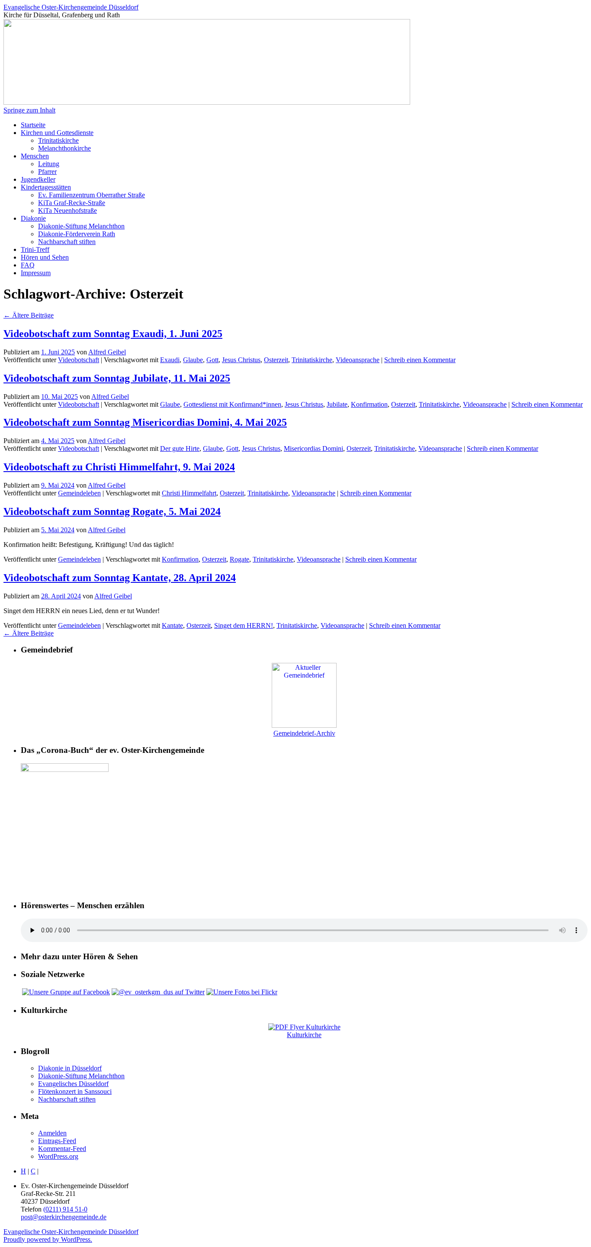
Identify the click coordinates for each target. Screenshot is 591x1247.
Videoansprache (357, 359)
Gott (212, 359)
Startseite (33, 125)
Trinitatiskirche (58, 140)
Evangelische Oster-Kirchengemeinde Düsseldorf (70, 7)
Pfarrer (47, 171)
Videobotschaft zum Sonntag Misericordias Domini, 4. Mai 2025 (145, 422)
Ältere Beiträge (28, 315)
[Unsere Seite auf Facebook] (66, 992)
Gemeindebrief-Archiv (304, 733)
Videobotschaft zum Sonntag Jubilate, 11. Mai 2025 (116, 378)
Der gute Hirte (179, 448)
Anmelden (52, 1133)
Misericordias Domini (313, 448)
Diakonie (33, 218)
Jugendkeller (38, 179)
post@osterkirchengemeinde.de (63, 1217)
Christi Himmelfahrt (189, 493)
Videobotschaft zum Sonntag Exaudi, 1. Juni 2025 (112, 333)
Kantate (172, 625)
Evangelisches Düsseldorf (73, 1083)
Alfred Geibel (107, 352)
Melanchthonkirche (64, 148)
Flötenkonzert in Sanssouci (75, 1091)
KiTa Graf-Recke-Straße (71, 202)
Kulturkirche (304, 1034)
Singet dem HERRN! (243, 625)
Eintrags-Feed (57, 1140)
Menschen (35, 156)
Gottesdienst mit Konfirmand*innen (232, 404)
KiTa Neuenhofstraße (67, 210)
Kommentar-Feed (62, 1148)
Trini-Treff (35, 249)
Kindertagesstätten (46, 187)
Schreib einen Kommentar (420, 359)
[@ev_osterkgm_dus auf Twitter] (158, 992)
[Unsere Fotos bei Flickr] (241, 992)
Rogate (239, 559)
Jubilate (337, 404)
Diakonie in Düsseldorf (70, 1068)
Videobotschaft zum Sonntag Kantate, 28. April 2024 (119, 577)
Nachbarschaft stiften (67, 241)
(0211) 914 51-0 (65, 1209)
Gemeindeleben (79, 493)
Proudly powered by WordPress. (47, 1239)
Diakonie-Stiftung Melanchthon (81, 226)
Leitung (48, 163)
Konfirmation (369, 404)
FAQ (28, 265)
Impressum (36, 272)
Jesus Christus (241, 359)
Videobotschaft (78, 359)
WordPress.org (58, 1156)
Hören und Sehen (45, 257)
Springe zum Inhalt (29, 110)
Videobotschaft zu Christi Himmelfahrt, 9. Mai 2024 (119, 466)
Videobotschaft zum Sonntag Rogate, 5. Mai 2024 (112, 511)
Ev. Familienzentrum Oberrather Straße (91, 195)
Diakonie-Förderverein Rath (76, 234)
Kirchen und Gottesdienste (57, 132)
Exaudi (170, 359)
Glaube (193, 359)
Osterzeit (276, 359)
